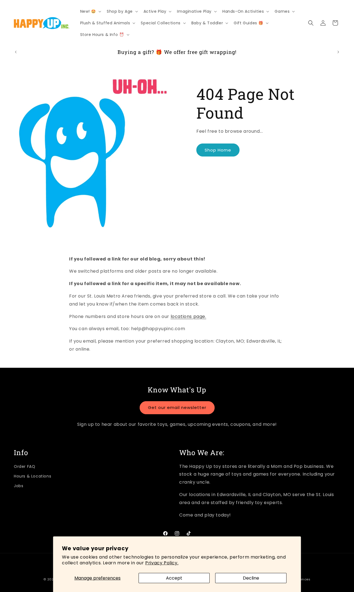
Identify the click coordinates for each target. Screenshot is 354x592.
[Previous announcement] (16, 52)
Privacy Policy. (161, 563)
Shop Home (218, 150)
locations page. (188, 316)
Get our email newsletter (177, 407)
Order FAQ (24, 466)
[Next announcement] (338, 52)
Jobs (18, 486)
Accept (174, 578)
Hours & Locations (32, 476)
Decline (251, 578)
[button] (90, 11)
